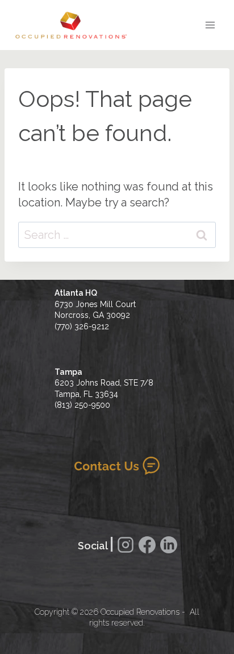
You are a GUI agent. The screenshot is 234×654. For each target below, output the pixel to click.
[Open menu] (209, 25)
